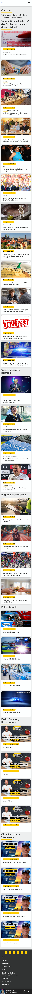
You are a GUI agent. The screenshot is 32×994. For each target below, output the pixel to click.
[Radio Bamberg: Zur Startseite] (14, 3)
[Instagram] (14, 952)
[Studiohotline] (26, 952)
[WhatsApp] (6, 952)
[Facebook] (10, 952)
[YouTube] (18, 952)
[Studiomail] (22, 952)
